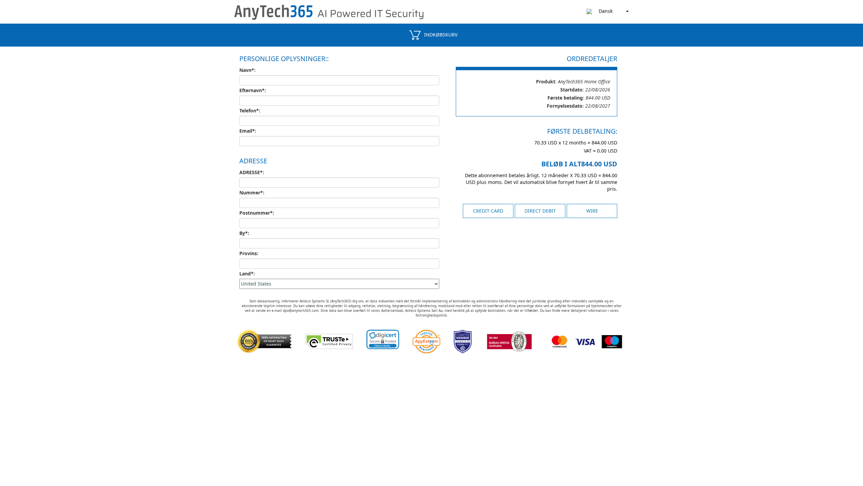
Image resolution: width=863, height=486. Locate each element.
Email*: (247, 131)
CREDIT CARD (488, 211)
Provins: (248, 253)
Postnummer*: (256, 213)
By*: (244, 233)
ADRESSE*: (251, 172)
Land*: (247, 273)
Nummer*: (251, 192)
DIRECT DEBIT (540, 211)
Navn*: (247, 70)
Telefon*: (249, 110)
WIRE (592, 211)
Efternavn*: (252, 90)
